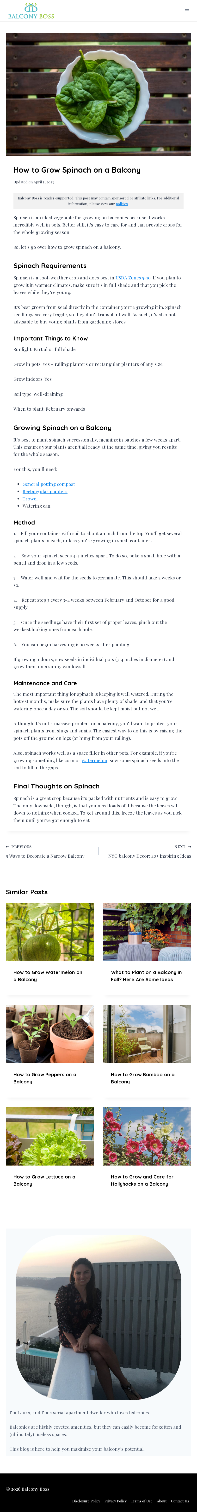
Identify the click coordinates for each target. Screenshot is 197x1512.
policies (122, 203)
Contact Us (180, 1501)
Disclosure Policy (86, 1501)
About (162, 1501)
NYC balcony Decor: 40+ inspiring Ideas (149, 851)
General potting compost (49, 484)
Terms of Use (142, 1501)
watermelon (94, 760)
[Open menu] (186, 10)
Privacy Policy (116, 1501)
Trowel (30, 498)
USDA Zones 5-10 (133, 277)
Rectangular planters (45, 491)
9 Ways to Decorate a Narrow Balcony (45, 851)
